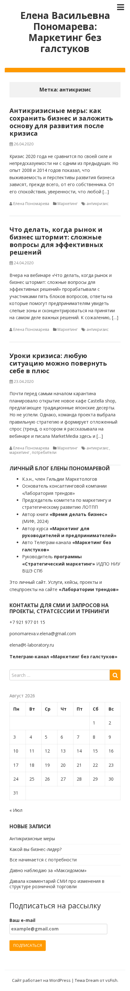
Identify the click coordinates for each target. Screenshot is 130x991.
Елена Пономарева (31, 203)
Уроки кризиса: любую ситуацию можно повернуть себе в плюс (58, 363)
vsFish (111, 980)
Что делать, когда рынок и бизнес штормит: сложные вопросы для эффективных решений (56, 240)
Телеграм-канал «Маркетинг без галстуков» (63, 657)
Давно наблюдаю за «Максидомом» (47, 870)
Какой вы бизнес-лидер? (35, 849)
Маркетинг (67, 203)
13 (63, 751)
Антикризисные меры (32, 838)
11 (31, 751)
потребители (44, 452)
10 (15, 751)
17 (15, 765)
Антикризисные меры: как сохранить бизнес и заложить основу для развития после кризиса (61, 122)
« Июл (15, 810)
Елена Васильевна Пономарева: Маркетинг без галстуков (65, 32)
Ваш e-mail (22, 920)
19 (47, 765)
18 (31, 765)
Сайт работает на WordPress (41, 980)
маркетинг (19, 452)
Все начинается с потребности (43, 860)
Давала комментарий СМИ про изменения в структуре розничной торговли (56, 883)
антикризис (97, 203)
